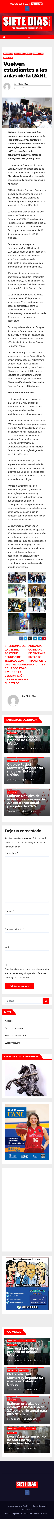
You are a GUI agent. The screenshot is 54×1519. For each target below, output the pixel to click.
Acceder (9, 1021)
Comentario (11, 853)
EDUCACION (8, 53)
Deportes (15, 1513)
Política (44, 1513)
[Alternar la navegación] (29, 37)
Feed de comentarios (15, 1035)
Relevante (8, 58)
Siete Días (23, 84)
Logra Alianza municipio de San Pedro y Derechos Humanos (26, 1439)
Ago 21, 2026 (15, 1360)
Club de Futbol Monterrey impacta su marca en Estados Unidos (25, 769)
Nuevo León (38, 53)
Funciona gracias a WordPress (19, 1506)
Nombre (9, 911)
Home (7, 1513)
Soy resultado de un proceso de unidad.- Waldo (23, 739)
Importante (19, 53)
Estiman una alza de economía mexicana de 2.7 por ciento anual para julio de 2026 (26, 801)
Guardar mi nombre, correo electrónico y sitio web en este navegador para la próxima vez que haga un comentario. (27, 973)
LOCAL (28, 53)
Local (36, 1513)
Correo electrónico (14, 929)
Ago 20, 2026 (15, 1419)
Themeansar (27, 1509)
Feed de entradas (14, 1028)
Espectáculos (26, 1513)
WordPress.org (12, 1043)
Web (7, 947)
